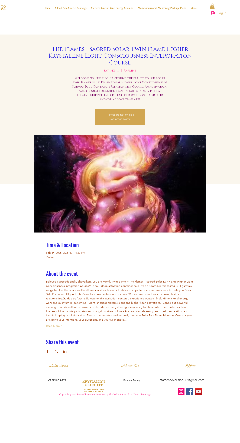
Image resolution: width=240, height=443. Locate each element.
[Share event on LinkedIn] (65, 351)
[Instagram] (181, 391)
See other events (120, 118)
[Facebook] (189, 391)
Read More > (54, 325)
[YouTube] (198, 391)
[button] (212, 6)
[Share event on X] (56, 351)
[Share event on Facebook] (47, 351)
